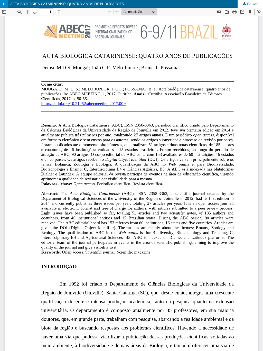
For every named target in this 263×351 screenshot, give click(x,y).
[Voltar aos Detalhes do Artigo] (4, 4)
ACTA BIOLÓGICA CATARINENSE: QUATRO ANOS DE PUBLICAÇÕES (67, 3)
